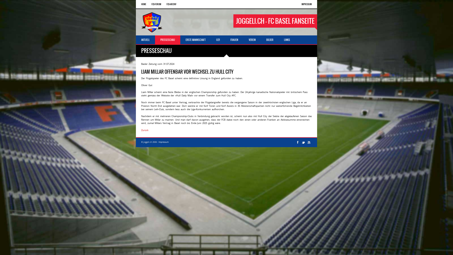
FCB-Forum (156, 4)
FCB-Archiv (171, 4)
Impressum (307, 4)
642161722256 (157, 130)
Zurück (144, 130)
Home (143, 4)
